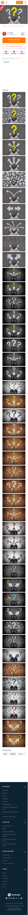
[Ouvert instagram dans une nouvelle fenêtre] (8, 897)
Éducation (5, 801)
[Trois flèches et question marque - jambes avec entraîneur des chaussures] (13, 147)
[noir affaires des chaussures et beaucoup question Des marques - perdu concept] (13, 641)
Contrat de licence (7, 825)
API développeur (6, 803)
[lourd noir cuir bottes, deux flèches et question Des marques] (13, 655)
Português (5, 877)
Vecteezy (4, 792)
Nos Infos (4, 860)
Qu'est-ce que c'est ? (18, 58)
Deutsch (4, 880)
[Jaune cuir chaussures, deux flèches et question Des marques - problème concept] (13, 725)
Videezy (4, 795)
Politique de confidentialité (14, 908)
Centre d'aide (5, 854)
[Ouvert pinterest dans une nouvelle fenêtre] (13, 897)
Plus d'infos (6, 61)
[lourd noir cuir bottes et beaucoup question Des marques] (13, 683)
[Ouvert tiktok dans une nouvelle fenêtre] (16, 897)
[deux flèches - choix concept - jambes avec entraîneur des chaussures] (13, 195)
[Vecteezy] (2, 2)
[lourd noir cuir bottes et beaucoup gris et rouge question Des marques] (13, 711)
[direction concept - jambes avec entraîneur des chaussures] (13, 179)
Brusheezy (5, 789)
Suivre (22, 34)
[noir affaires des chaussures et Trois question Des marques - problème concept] (13, 302)
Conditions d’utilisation (13, 907)
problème (12, 753)
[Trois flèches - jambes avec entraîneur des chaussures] (13, 163)
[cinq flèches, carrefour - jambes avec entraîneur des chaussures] (13, 227)
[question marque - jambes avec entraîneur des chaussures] (13, 131)
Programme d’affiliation (8, 831)
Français (4, 883)
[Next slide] (21, 753)
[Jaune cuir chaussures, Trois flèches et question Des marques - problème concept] (13, 401)
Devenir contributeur (7, 862)
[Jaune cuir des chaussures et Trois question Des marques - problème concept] (13, 471)
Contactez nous (6, 857)
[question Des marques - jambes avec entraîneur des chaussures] (13, 99)
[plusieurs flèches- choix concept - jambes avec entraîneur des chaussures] (13, 243)
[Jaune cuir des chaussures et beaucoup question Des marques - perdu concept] (13, 669)
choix (5, 753)
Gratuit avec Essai (14, 40)
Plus (3, 886)
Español (4, 875)
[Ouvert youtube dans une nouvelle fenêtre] (21, 897)
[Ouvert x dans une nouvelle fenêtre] (18, 897)
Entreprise (5, 798)
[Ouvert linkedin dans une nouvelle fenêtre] (11, 897)
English (4, 872)
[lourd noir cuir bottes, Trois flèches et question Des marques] (13, 528)
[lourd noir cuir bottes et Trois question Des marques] (13, 387)
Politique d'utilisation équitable (13, 909)
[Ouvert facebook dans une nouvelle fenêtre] (6, 897)
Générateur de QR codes (8, 816)
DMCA (4, 828)
